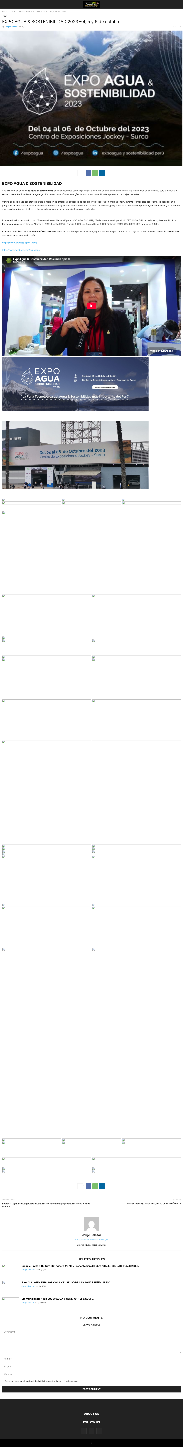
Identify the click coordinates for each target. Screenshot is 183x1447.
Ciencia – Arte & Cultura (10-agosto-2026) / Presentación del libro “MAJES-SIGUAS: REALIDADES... (80, 1266)
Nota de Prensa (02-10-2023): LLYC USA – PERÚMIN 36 (154, 1203)
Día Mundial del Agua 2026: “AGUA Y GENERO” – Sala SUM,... (57, 1298)
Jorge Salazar (11, 27)
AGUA (12, 11)
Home (4, 11)
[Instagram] (91, 1431)
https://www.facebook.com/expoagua (21, 250)
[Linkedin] (102, 173)
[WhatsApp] (95, 173)
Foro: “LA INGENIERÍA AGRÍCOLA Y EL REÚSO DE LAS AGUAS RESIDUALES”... (66, 1282)
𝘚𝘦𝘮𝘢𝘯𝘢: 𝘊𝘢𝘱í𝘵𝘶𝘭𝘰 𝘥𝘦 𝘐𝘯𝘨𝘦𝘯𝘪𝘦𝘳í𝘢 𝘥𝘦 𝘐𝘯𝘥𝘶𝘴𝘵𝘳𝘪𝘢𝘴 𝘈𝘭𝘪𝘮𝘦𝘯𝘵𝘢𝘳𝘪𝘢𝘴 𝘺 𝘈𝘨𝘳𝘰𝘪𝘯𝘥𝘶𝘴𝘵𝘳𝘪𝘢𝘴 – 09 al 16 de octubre (46, 1204)
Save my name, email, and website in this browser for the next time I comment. (42, 1381)
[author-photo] (91, 1231)
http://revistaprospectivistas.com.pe (91, 1239)
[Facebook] (88, 173)
